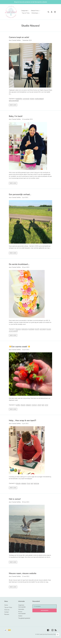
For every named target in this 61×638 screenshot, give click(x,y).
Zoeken (20, 616)
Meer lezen (13, 105)
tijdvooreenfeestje (14, 100)
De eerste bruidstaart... (19, 264)
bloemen (18, 329)
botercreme (25, 329)
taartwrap (36, 483)
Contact (6, 612)
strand (39, 405)
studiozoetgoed (39, 99)
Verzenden (21, 609)
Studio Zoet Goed (43, 634)
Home (6, 605)
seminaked (43, 329)
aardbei (18, 405)
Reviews (6, 614)
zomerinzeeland (13, 331)
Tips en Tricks (8, 607)
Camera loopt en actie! (19, 37)
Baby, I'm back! (15, 116)
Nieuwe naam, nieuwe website (22, 573)
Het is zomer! (15, 499)
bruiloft (37, 329)
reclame (32, 99)
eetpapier (28, 405)
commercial (26, 99)
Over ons (6, 610)
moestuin (34, 405)
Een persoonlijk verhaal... (20, 194)
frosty (28, 483)
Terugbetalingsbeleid (24, 618)
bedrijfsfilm (19, 99)
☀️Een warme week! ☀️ (19, 346)
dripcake (23, 405)
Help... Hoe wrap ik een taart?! (22, 420)
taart (43, 405)
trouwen (48, 329)
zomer (46, 405)
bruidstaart (31, 329)
